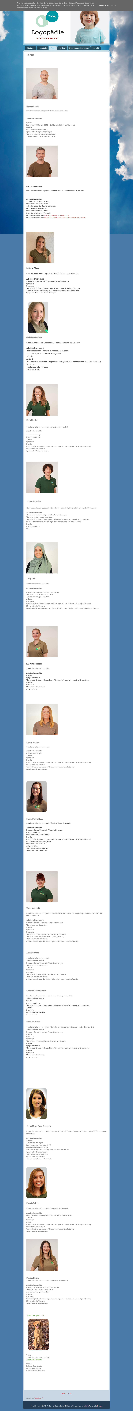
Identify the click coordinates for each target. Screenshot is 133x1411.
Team (53, 48)
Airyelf (86, 1406)
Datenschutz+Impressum (79, 48)
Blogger (99, 1406)
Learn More (104, 5)
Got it (113, 5)
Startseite (30, 48)
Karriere (62, 48)
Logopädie (42, 48)
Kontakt (96, 48)
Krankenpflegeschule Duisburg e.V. (56, 215)
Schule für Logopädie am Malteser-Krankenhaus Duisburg (65, 218)
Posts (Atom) (38, 1398)
